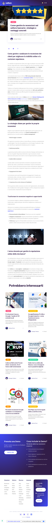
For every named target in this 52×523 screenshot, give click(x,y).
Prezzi (27, 487)
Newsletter (21, 499)
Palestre (14, 493)
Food (13, 483)
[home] (7, 3)
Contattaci (28, 489)
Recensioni (6, 483)
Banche (13, 491)
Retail (13, 487)
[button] (46, 3)
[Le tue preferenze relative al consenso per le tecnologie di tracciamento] (2, 521)
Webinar (20, 489)
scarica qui (24, 98)
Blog (20, 483)
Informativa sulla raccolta (14, 521)
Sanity (13, 485)
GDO (13, 489)
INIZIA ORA (10, 452)
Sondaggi (6, 489)
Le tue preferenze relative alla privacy (31, 521)
